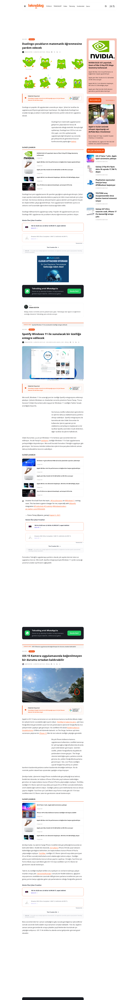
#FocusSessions (56, 500)
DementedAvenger (44, 873)
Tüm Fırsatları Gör (52, 247)
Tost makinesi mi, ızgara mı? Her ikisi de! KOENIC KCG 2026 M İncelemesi (101, 143)
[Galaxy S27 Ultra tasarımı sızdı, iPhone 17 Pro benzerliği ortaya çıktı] (90, 211)
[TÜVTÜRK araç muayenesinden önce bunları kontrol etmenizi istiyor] (90, 196)
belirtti (73, 141)
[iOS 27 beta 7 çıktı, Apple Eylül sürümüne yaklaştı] (90, 158)
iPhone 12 (43, 733)
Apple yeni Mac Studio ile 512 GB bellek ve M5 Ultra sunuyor (101, 79)
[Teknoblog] (35, 6)
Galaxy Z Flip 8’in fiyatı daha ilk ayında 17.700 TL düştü (106, 169)
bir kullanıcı (54, 848)
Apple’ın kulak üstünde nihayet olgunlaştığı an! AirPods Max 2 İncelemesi (99, 129)
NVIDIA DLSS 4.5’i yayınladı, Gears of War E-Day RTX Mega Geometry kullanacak (101, 65)
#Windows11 (70, 500)
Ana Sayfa (24, 39)
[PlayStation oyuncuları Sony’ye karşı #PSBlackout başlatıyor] (90, 182)
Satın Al (33, 228)
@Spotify (72, 503)
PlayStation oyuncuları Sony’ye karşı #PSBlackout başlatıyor (105, 182)
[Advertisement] (53, 580)
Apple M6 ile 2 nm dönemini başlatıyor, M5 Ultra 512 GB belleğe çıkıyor (101, 84)
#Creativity (48, 506)
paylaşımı (44, 440)
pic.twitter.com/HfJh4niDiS (35, 509)
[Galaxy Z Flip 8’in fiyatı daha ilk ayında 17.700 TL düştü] (90, 169)
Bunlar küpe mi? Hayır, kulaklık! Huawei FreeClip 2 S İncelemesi (101, 137)
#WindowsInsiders (59, 506)
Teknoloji (31, 39)
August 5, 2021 (54, 515)
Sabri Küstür (28, 664)
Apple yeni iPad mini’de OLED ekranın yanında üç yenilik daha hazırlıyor (100, 90)
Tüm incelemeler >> (110, 100)
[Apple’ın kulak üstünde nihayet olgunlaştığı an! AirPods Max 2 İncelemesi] (101, 114)
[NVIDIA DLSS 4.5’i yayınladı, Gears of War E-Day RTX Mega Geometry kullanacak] (102, 50)
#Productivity (39, 506)
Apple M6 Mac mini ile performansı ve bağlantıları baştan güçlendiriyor (101, 73)
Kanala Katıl (74, 291)
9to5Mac (42, 853)
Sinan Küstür (28, 52)
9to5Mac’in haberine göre (66, 722)
